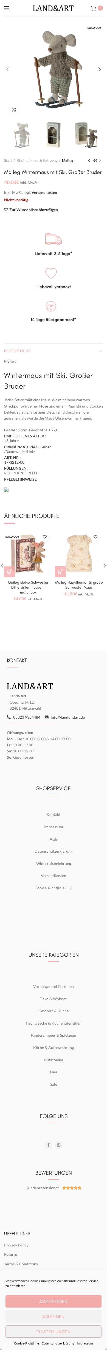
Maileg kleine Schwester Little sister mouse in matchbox (28, 587)
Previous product (89, 160)
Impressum (85, 1343)
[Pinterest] (59, 1145)
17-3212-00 (14, 462)
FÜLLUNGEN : (16, 468)
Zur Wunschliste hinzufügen (33, 210)
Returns (11, 1254)
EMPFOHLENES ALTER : (25, 436)
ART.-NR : (12, 457)
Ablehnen (53, 1316)
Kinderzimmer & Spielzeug (37, 160)
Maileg (67, 160)
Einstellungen (53, 1331)
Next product (100, 160)
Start (8, 160)
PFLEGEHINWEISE (20, 479)
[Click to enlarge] (13, 109)
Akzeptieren (53, 1301)
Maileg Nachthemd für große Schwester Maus (79, 585)
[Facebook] (48, 1145)
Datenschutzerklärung (58, 1343)
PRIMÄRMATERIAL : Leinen (28, 447)
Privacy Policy (16, 1245)
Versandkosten (44, 192)
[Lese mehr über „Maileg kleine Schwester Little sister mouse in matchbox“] (9, 571)
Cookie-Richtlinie (26, 1343)
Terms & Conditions (21, 1264)
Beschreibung (17, 351)
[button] (60, 571)
